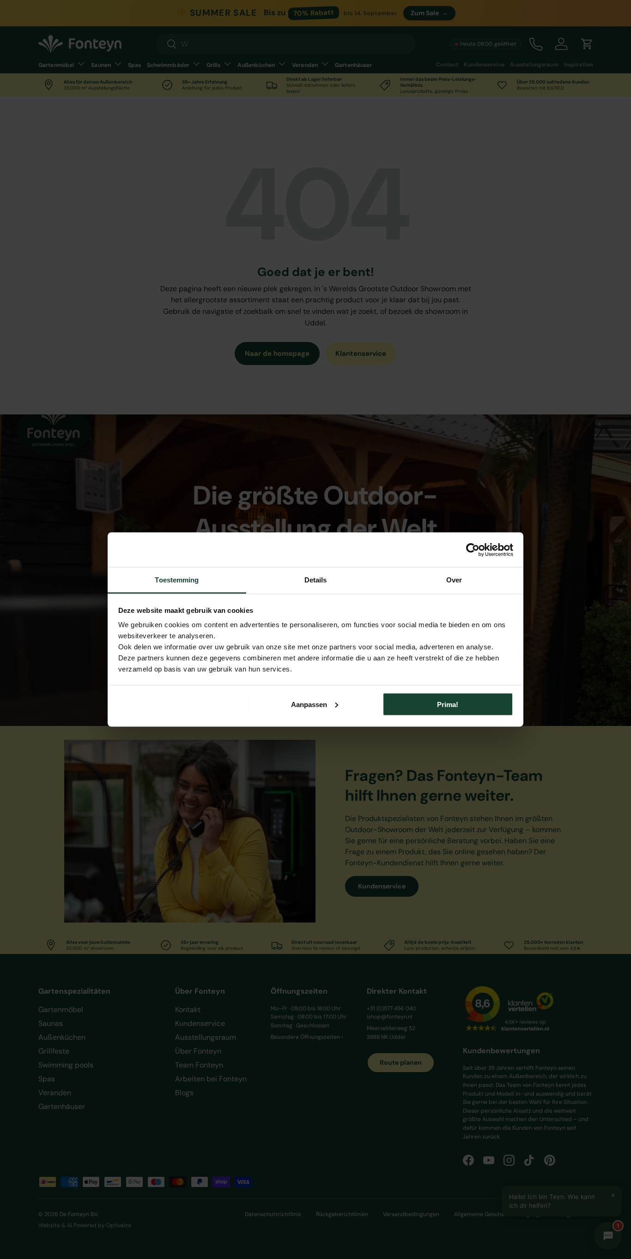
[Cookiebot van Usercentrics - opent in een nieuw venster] (472, 550)
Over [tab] (454, 580)
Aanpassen (309, 704)
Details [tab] (315, 580)
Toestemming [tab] (177, 580)
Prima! (447, 704)
